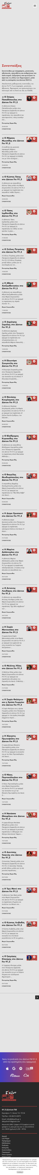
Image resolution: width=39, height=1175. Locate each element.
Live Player (5, 1138)
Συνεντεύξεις (6, 1150)
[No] (37, 1166)
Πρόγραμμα (6, 1141)
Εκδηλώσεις (6, 1143)
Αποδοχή (20, 1172)
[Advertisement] (19, 39)
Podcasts (5, 1145)
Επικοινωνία (6, 1157)
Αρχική (4, 1136)
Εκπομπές (5, 1148)
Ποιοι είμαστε (7, 1154)
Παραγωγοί (6, 1152)
